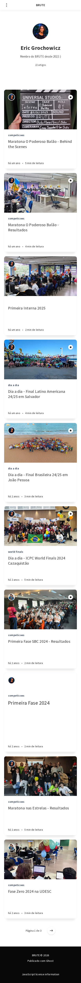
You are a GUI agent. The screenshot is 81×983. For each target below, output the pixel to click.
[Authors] (11, 97)
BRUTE (40, 5)
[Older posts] (51, 931)
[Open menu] (6, 5)
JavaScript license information (40, 974)
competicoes (16, 135)
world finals (15, 551)
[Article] (40, 109)
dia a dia (13, 385)
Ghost (50, 961)
